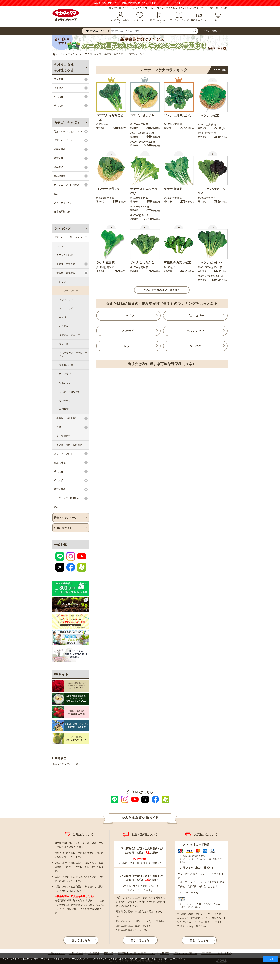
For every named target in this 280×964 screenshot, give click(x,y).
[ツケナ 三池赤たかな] (179, 97)
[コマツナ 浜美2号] (111, 170)
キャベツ (128, 315)
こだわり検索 (210, 31)
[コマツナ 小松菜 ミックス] (213, 170)
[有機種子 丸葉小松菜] (179, 244)
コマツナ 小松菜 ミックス (212, 191)
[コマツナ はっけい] (213, 244)
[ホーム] (53, 54)
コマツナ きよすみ (142, 115)
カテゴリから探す (67, 122)
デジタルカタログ (179, 20)
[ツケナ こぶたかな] (145, 244)
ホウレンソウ (195, 330)
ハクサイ (128, 330)
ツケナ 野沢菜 (173, 188)
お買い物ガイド (120, 8)
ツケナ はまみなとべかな (143, 191)
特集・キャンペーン (159, 21)
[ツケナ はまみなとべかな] (145, 170)
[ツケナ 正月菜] (111, 244)
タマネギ (195, 346)
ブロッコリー (195, 315)
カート (218, 20)
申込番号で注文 (199, 20)
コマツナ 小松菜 (208, 115)
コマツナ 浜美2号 (107, 188)
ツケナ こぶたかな (142, 262)
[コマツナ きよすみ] (145, 97)
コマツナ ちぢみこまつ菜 (109, 117)
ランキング (62, 228)
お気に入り (140, 20)
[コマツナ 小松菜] (213, 97)
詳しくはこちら (175, 3)
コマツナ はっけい (210, 262)
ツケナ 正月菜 (105, 262)
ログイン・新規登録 (120, 21)
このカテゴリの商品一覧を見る (162, 290)
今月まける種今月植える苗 (64, 67)
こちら (187, 926)
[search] (194, 31)
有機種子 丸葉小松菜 (177, 262)
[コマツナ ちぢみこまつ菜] (111, 97)
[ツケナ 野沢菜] (179, 170)
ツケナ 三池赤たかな (177, 115)
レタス (128, 346)
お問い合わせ (220, 8)
